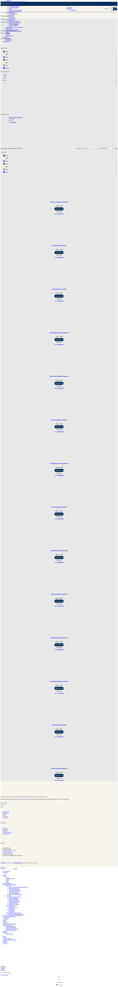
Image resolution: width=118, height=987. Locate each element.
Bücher (10, 9)
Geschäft (8, 38)
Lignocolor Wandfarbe (14, 904)
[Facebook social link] (2, 803)
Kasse (4, 815)
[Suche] (109, 9)
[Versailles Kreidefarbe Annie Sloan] (59, 752)
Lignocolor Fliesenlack (14, 900)
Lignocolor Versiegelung (14, 899)
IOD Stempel (11, 15)
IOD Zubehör (12, 18)
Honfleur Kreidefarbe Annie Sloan (59, 594)
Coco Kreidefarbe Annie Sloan (59, 245)
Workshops (8, 33)
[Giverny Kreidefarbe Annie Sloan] (59, 491)
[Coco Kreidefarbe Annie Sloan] (59, 229)
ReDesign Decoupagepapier (15, 22)
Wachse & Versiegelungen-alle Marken (14, 27)
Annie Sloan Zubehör (13, 7)
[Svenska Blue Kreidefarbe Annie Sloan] (59, 665)
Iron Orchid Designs (10, 12)
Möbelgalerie (9, 39)
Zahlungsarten (6, 834)
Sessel (7, 881)
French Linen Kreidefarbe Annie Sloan (59, 463)
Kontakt (5, 814)
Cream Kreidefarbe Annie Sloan (59, 289)
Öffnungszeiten (73, 10)
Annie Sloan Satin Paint (14, 2)
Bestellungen (6, 811)
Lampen (8, 879)
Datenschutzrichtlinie (23, 799)
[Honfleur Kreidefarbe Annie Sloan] (59, 578)
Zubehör (10, 26)
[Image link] (18, 107)
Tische (7, 882)
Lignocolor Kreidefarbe (15, 897)
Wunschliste (5, 817)
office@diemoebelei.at (112, 3)
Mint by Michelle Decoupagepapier (13, 31)
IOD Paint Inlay (12, 17)
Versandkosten (13, 122)
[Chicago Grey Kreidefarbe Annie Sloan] (59, 186)
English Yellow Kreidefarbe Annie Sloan (59, 376)
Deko (7, 877)
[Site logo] (59, 14)
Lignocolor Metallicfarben (14, 901)
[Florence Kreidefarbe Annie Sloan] (59, 403)
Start (2, 148)
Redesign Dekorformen (14, 23)
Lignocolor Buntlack (13, 898)
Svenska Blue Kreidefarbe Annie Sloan (59, 681)
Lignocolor (8, 895)
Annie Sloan (8, 885)
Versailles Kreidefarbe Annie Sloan (59, 768)
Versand (5, 831)
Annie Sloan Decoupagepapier (15, 10)
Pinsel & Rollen (9, 933)
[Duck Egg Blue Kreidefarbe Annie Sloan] (59, 316)
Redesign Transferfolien (14, 21)
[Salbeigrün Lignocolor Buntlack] (5, 131)
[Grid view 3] (94, 148)
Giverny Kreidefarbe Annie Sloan (59, 507)
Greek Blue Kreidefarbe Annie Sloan (59, 550)
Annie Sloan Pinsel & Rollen (15, 5)
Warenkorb (5, 816)
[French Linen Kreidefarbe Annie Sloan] (59, 447)
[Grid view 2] (91, 148)
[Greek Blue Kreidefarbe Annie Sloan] (59, 534)
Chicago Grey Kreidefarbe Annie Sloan (59, 202)
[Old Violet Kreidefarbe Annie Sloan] (59, 621)
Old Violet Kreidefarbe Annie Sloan (59, 637)
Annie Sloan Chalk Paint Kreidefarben (17, 1)
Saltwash (8, 32)
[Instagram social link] (5, 803)
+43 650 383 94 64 (102, 3)
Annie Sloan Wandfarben (14, 4)
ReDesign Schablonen (13, 24)
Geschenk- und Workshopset (15, 11)
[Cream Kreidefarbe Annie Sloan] (59, 273)
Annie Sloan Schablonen (14, 6)
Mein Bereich (6, 813)
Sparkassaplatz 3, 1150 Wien (9, 850)
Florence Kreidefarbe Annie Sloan (59, 419)
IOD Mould (11, 16)
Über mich (8, 40)
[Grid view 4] (96, 148)
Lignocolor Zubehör (13, 903)
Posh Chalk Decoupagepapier (12, 29)
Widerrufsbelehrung (7, 832)
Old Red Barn (9, 28)
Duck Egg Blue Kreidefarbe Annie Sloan (59, 332)
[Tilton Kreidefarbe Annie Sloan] (59, 709)
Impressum (5, 830)
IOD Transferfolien (13, 13)
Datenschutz (6, 829)
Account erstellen (4, 974)
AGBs (4, 827)
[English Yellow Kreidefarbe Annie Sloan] (59, 360)
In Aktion (5, 41)
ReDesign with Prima (10, 20)
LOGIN (5, 943)
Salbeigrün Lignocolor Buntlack (16, 117)
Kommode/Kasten (10, 878)
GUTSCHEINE (9, 36)
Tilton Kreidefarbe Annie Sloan (59, 724)
